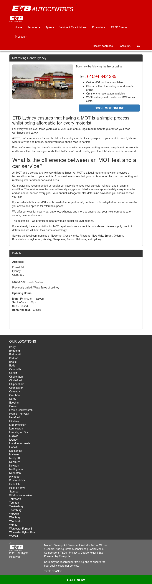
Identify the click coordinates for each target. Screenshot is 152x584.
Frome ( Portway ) (20, 413)
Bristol (12, 362)
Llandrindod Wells (19, 443)
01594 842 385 (101, 76)
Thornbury (15, 510)
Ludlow (13, 436)
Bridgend (14, 350)
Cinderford (15, 380)
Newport (14, 465)
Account (125, 46)
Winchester (15, 521)
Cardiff (13, 373)
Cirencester (16, 387)
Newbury (14, 462)
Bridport (14, 358)
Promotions (98, 27)
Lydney (13, 439)
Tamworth (15, 499)
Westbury (14, 517)
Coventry (14, 391)
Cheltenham (16, 376)
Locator (22, 36)
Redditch (14, 484)
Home (18, 27)
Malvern (14, 454)
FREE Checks (119, 27)
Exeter (13, 406)
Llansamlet (15, 450)
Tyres (49, 27)
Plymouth (14, 476)
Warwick (14, 513)
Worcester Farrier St (21, 528)
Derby (12, 399)
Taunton (14, 502)
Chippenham (16, 384)
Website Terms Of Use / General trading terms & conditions (75, 547)
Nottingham (16, 469)
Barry (12, 347)
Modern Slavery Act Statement (62, 545)
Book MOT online (109, 108)
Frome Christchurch (21, 410)
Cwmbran (15, 395)
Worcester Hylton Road (23, 532)
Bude (12, 365)
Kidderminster (17, 425)
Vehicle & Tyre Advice (72, 27)
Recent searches (103, 46)
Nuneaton (15, 473)
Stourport (14, 491)
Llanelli (13, 447)
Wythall (13, 536)
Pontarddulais (17, 480)
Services (32, 27)
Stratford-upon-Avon (21, 495)
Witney (13, 525)
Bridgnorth (15, 354)
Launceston (16, 428)
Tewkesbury (16, 506)
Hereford (14, 417)
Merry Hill (14, 458)
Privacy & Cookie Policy (82, 552)
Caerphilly (15, 369)
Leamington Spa (19, 432)
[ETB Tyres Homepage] (42, 8)
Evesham (14, 402)
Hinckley (14, 421)
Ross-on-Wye (17, 488)
